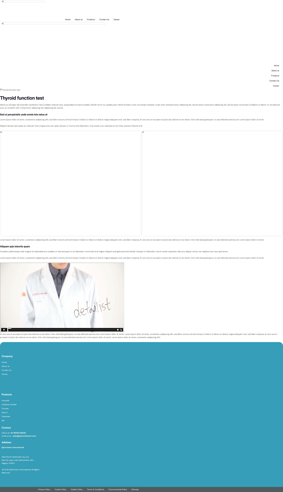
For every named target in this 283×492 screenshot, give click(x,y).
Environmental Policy (118, 489)
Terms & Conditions (95, 489)
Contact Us (104, 19)
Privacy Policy (44, 489)
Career (117, 19)
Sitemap (135, 489)
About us (79, 19)
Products (91, 19)
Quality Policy (77, 489)
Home (67, 19)
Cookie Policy (60, 489)
